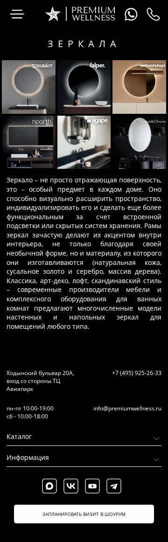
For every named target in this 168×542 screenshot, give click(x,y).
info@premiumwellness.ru (127, 408)
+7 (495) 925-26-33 (136, 373)
